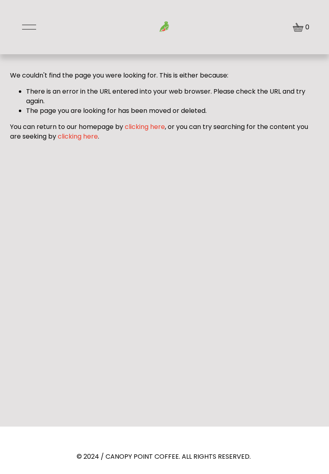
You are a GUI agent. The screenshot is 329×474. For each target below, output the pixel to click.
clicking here (145, 126)
